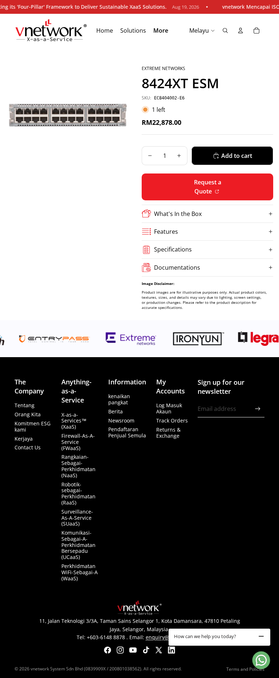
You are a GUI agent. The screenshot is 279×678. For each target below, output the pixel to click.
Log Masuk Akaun (169, 408)
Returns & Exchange (168, 432)
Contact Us (28, 447)
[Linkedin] (171, 650)
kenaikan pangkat (119, 399)
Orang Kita (28, 414)
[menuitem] (161, 31)
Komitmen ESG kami (32, 426)
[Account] (240, 30)
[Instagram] (120, 650)
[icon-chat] (261, 660)
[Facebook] (107, 650)
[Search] (225, 30)
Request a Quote (207, 186)
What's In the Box (178, 214)
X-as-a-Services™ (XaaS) (73, 420)
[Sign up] (257, 409)
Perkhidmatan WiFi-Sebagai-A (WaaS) (79, 572)
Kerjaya (24, 438)
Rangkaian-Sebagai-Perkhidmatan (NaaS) (78, 465)
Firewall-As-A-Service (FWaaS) (78, 442)
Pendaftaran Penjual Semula (127, 432)
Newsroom (121, 420)
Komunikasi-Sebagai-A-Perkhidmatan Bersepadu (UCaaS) (78, 544)
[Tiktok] (146, 650)
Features (166, 232)
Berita (115, 411)
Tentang (25, 405)
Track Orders (172, 420)
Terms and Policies (245, 669)
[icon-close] (261, 636)
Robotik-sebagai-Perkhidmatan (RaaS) (78, 493)
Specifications (173, 249)
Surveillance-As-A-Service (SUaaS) (77, 517)
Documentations (177, 267)
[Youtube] (133, 650)
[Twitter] (158, 650)
